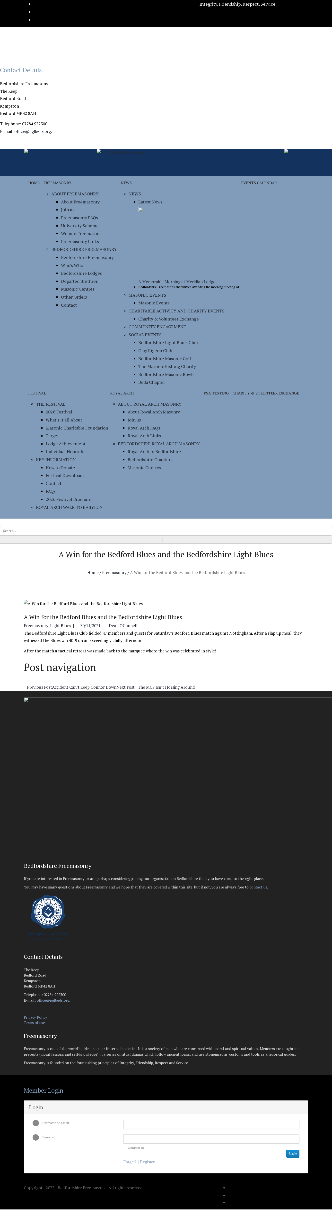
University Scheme (80, 226)
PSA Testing (216, 393)
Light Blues (60, 625)
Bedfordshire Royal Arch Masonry (159, 444)
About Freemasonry (75, 194)
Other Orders (74, 297)
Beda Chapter (151, 382)
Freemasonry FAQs (79, 217)
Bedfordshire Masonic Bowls (166, 374)
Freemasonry (57, 182)
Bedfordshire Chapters (150, 459)
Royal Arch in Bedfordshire (154, 451)
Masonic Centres (78, 289)
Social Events (145, 335)
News (126, 182)
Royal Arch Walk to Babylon (69, 507)
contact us (258, 887)
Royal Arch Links (144, 436)
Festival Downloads (65, 475)
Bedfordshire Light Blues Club (168, 342)
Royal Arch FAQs (144, 428)
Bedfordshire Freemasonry (84, 249)
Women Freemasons (81, 233)
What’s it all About (64, 420)
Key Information (56, 459)
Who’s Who (72, 265)
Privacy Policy (35, 1017)
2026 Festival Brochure (68, 499)
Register (147, 1161)
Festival (37, 393)
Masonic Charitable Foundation (77, 428)
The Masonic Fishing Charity (167, 366)
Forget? (130, 1161)
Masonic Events (147, 295)
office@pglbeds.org (32, 131)
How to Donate (60, 467)
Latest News (150, 202)
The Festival (50, 404)
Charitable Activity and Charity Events (177, 311)
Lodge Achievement (66, 444)
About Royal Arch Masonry (150, 404)
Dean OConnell (123, 625)
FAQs (51, 491)
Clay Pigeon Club (155, 350)
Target (52, 436)
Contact (69, 305)
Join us (67, 209)
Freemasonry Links (80, 241)
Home (34, 182)
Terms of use (34, 1022)
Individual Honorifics (66, 451)
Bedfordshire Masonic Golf (164, 358)
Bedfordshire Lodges (81, 273)
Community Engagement (157, 326)
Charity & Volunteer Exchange (168, 319)
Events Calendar (259, 182)
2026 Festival (59, 412)
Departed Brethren (79, 281)
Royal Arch (122, 393)
